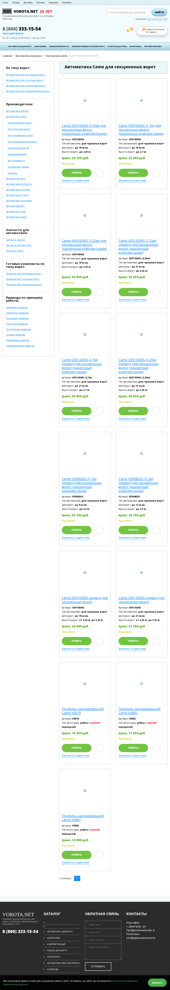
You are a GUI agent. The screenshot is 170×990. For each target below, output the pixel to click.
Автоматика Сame (56, 55)
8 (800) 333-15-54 (20, 931)
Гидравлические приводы (20, 345)
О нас (5, 2)
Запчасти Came (14, 250)
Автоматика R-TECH (17, 195)
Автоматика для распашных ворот (25, 74)
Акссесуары (53, 956)
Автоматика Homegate (19, 200)
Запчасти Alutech (15, 240)
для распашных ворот (20, 122)
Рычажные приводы (17, 318)
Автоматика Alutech (17, 111)
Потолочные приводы (18, 329)
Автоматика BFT (15, 206)
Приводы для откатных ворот (23, 279)
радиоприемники (17, 154)
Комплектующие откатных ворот (88, 46)
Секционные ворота (59, 46)
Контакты (66, 2)
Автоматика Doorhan (18, 189)
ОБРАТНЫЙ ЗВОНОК (13, 34)
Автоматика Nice (15, 178)
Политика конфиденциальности (140, 936)
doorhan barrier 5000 (157, 19)
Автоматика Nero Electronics (63, 963)
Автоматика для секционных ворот (26, 85)
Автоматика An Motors (19, 184)
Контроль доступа (117, 46)
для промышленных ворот (22, 141)
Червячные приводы (17, 313)
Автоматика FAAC (16, 211)
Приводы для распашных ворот (24, 273)
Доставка (28, 2)
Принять (157, 982)
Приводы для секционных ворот (24, 284)
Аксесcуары (135, 46)
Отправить (98, 966)
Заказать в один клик (75, 180)
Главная (7, 55)
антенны (12, 173)
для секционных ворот (20, 135)
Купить (77, 172)
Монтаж (40, 2)
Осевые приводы (15, 334)
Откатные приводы (17, 324)
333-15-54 (21, 29)
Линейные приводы (17, 307)
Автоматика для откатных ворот (24, 80)
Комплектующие (56, 944)
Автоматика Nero (153, 46)
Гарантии (53, 2)
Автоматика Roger (16, 217)
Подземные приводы (17, 340)
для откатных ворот (19, 129)
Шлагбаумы (40, 46)
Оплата (15, 2)
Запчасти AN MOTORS (18, 245)
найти (159, 12)
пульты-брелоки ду (18, 148)
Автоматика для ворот (20, 46)
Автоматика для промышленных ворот (28, 91)
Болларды (52, 969)
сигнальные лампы (18, 167)
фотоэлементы (16, 160)
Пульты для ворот (57, 950)
